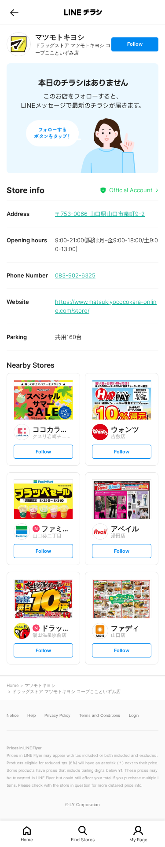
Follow (135, 45)
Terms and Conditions (99, 715)
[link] (19, 44)
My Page (138, 839)
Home (27, 839)
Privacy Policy (57, 715)
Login (134, 715)
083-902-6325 (75, 275)
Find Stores (83, 839)
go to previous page (14, 12)
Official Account (131, 189)
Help (31, 715)
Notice (12, 715)
